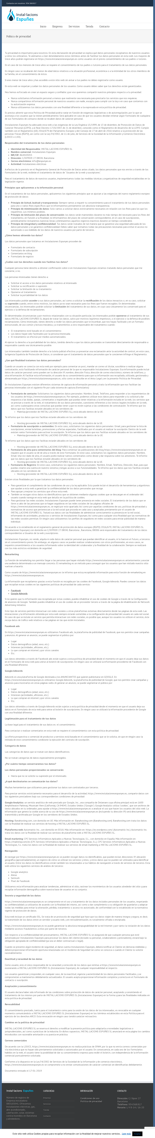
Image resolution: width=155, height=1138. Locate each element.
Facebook (16, 590)
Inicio (43, 26)
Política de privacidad (91, 1101)
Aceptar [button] (137, 1134)
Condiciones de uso (89, 1098)
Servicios (74, 26)
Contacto (104, 26)
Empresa (57, 26)
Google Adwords (19, 593)
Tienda (89, 26)
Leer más (126, 1133)
